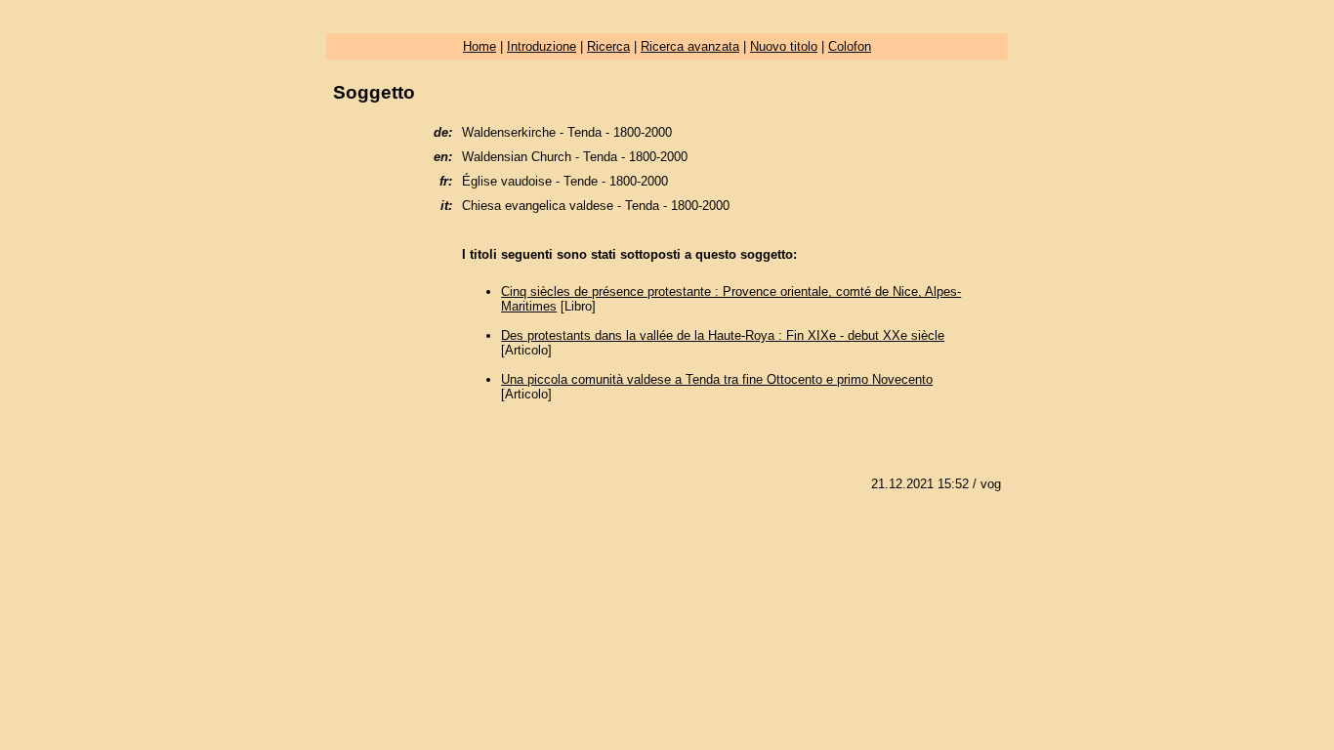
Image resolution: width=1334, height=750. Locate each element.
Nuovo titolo (783, 46)
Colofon (849, 46)
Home (479, 46)
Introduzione (541, 46)
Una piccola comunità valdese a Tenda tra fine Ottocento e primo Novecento (717, 379)
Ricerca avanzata (690, 46)
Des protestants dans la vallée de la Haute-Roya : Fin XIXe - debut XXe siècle (722, 335)
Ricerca (608, 46)
